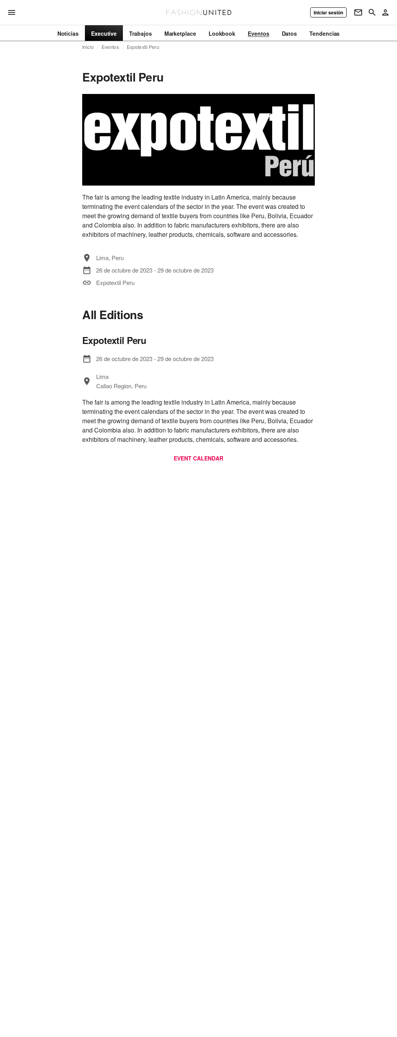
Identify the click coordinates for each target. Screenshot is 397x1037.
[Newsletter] (358, 12)
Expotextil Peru (143, 47)
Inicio (88, 47)
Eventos (110, 47)
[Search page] (372, 12)
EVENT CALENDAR (198, 458)
